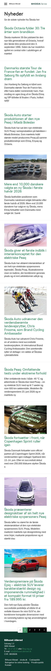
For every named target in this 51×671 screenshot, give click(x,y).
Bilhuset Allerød (14, 4)
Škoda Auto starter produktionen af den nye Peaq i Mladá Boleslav (22, 118)
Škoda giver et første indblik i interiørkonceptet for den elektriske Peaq (25, 254)
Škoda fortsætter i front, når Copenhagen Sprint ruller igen (24, 441)
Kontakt (8, 665)
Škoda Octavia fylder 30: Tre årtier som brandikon (24, 30)
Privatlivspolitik (37, 662)
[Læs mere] (25, 167)
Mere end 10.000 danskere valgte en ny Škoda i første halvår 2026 (23, 187)
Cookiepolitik (34, 660)
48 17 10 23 (13, 649)
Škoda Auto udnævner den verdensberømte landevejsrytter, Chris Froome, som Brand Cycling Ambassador (24, 326)
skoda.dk (23, 660)
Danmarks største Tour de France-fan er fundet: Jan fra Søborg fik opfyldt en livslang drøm (25, 73)
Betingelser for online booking (17, 662)
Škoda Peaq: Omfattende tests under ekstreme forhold (25, 371)
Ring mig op (27, 649)
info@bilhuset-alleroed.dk (21, 651)
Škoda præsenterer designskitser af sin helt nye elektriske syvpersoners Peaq (25, 513)
